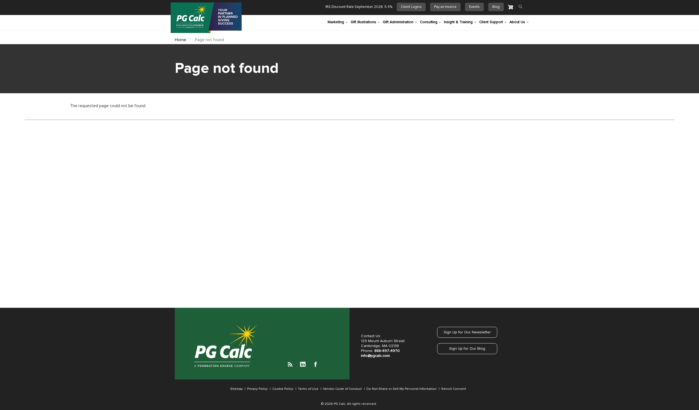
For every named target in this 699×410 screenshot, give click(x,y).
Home (180, 40)
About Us (517, 22)
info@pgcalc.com (375, 356)
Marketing (336, 22)
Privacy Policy (257, 389)
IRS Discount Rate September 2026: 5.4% (358, 7)
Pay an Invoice (445, 7)
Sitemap (236, 389)
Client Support (491, 22)
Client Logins (411, 7)
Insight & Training (458, 22)
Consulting (428, 22)
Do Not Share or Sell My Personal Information (401, 389)
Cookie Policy (282, 389)
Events (474, 7)
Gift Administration (398, 22)
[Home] (206, 17)
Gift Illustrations (363, 22)
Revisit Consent (453, 389)
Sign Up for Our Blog (467, 349)
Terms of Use (307, 389)
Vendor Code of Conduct (342, 389)
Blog (496, 7)
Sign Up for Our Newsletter (467, 332)
